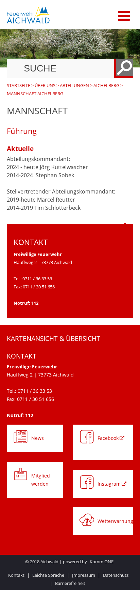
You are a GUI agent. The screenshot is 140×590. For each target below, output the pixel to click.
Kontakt (16, 575)
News (37, 438)
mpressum (83, 575)
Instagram (109, 484)
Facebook (108, 438)
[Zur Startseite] (48, 15)
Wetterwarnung (115, 521)
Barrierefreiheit (70, 583)
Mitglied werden (40, 479)
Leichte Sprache (48, 575)
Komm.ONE (101, 561)
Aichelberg (106, 85)
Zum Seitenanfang (125, 229)
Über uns (45, 85)
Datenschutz (115, 575)
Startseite (18, 85)
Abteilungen (74, 85)
